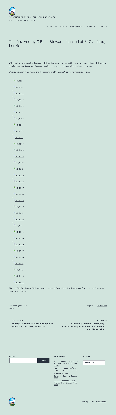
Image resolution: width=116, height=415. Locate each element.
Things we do (76, 26)
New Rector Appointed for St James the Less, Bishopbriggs (65, 369)
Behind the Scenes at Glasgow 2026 (65, 377)
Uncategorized (102, 306)
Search (12, 356)
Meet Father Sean (61, 373)
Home (49, 26)
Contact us (102, 26)
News (89, 26)
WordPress (102, 402)
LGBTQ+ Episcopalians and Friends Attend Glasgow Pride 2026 (65, 383)
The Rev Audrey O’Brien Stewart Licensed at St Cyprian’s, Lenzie (45, 288)
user (12, 308)
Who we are (59, 26)
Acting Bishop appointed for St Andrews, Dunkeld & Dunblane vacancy (66, 363)
